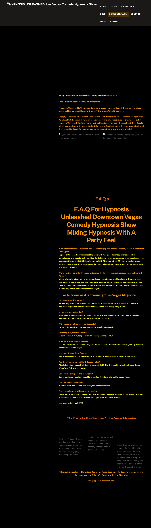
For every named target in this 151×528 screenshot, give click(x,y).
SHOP (103, 14)
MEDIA (103, 21)
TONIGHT (114, 21)
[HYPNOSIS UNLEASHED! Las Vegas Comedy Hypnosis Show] (52, 4)
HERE (79, 403)
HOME (103, 7)
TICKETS (113, 7)
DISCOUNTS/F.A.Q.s (118, 14)
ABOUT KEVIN (127, 7)
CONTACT (135, 14)
